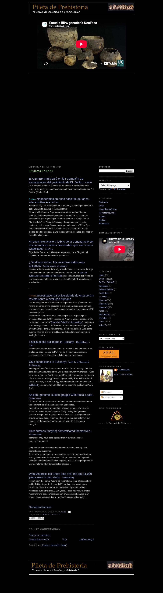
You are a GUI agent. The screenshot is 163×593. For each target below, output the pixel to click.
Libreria (102, 300)
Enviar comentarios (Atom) (54, 545)
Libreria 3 (103, 307)
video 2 (102, 325)
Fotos (101, 205)
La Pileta (103, 296)
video (101, 321)
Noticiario (103, 202)
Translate (121, 189)
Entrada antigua (87, 539)
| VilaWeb (61, 245)
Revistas (55, 515)
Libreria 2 (103, 304)
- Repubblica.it (58, 342)
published (33, 385)
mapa (101, 311)
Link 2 (32, 345)
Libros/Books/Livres (108, 209)
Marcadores (104, 314)
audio (101, 275)
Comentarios (109, 397)
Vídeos (102, 216)
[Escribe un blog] (33, 518)
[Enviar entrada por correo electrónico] (69, 512)
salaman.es (123, 370)
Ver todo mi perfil (124, 374)
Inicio (64, 539)
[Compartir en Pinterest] (42, 518)
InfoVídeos (104, 293)
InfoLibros (103, 286)
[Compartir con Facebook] (39, 518)
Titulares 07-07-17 (41, 171)
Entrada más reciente (39, 539)
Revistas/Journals (107, 213)
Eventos (45, 515)
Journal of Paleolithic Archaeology (66, 322)
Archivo (102, 220)
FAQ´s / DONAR (106, 282)
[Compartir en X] (36, 518)
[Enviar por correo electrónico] (30, 518)
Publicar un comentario (39, 535)
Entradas (107, 392)
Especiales (104, 223)
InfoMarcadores (106, 289)
